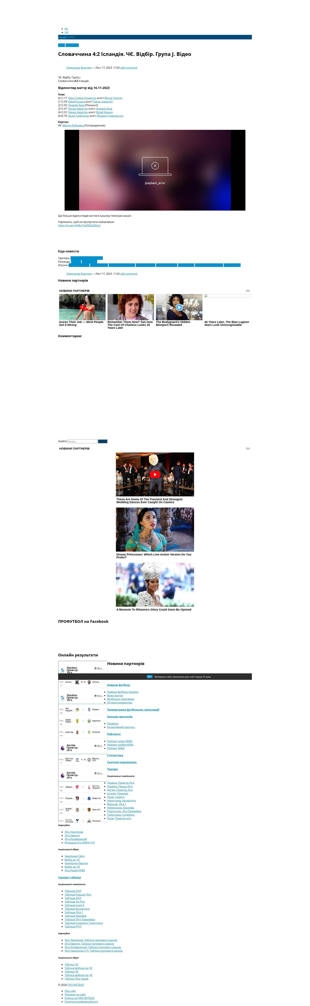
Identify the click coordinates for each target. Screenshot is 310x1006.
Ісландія (76, 261)
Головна (70, 36)
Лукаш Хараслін (103, 101)
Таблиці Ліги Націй (76, 978)
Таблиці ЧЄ (71, 971)
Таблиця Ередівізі (76, 916)
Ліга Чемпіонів (74, 832)
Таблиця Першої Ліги (78, 894)
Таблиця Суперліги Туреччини (84, 923)
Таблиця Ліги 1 (74, 912)
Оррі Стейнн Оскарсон (82, 98)
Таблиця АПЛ (73, 898)
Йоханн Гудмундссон (110, 116)
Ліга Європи (72, 835)
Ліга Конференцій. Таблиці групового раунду (93, 947)
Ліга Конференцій (76, 839)
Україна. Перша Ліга (120, 786)
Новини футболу (118, 685)
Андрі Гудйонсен (78, 116)
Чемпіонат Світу (75, 856)
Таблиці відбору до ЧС (79, 968)
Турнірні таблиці (69, 877)
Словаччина (89, 261)
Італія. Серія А (115, 797)
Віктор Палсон (113, 98)
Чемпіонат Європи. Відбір (87, 258)
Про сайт (70, 991)
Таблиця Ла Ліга (75, 901)
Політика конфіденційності (81, 1001)
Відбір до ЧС (72, 859)
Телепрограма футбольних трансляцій (133, 709)
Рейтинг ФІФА (115, 748)
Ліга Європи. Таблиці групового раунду (89, 943)
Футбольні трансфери (120, 699)
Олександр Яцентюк (79, 67)
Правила (112, 723)
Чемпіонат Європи (76, 863)
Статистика (115, 755)
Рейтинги (114, 734)
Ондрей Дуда (76, 105)
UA (66, 32)
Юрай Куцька (76, 101)
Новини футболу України (122, 692)
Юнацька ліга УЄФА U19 (80, 842)
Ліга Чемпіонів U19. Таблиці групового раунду (94, 951)
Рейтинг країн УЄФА (119, 741)
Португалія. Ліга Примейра (124, 811)
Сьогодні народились (122, 762)
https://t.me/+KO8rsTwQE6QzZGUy (79, 225)
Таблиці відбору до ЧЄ (79, 975)
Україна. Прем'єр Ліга (120, 783)
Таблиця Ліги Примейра (80, 919)
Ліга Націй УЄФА (75, 870)
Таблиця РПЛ (73, 926)
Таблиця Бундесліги (77, 909)
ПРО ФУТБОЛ (75, 985)
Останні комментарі (119, 702)
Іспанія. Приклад (117, 793)
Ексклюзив (72, 45)
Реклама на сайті (75, 994)
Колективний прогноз (121, 727)
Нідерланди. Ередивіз (120, 807)
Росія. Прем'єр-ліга (119, 818)
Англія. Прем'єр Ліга (120, 790)
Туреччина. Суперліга (120, 815)
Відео (61, 45)
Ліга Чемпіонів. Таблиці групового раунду (91, 940)
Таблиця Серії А (74, 905)
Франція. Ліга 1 (116, 804)
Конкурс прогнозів (119, 716)
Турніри (112, 769)
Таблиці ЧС (71, 964)
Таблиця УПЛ (73, 891)
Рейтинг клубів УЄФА (120, 745)
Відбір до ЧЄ (72, 867)
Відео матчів (115, 695)
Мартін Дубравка (73, 125)
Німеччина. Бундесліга (121, 800)
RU (66, 29)
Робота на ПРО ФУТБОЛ (80, 998)
